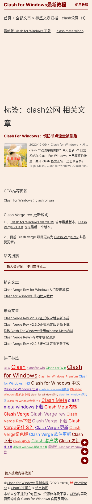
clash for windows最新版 (54, 389)
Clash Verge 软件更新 (50, 434)
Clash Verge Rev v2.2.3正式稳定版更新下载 (36, 344)
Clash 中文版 (21, 441)
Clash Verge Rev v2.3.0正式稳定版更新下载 (37, 324)
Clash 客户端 (44, 440)
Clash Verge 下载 (49, 420)
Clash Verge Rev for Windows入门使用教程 (36, 290)
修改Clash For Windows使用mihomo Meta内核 (38, 331)
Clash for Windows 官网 (21, 389)
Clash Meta (54, 400)
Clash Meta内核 (60, 407)
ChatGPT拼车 (21, 488)
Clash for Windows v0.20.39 (32, 222)
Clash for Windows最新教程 (35, 5)
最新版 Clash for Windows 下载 (27, 31)
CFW (7, 368)
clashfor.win (45, 200)
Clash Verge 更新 (51, 427)
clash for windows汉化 (44, 394)
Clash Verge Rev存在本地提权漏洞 (29, 337)
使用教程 (81, 5)
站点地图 (41, 488)
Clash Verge (16, 414)
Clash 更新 (69, 440)
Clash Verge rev (66, 237)
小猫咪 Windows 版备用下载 (30, 447)
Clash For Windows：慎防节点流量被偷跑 (40, 136)
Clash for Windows (64, 144)
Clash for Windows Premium (58, 376)
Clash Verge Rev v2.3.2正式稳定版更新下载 (36, 318)
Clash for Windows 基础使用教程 (28, 296)
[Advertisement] (46, 69)
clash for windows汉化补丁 (24, 401)
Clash (41, 165)
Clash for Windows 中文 (55, 383)
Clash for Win (56, 368)
